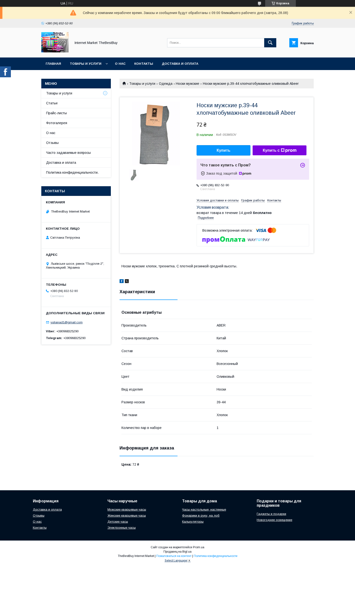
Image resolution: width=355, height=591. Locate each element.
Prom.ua (198, 547)
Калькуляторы (193, 521)
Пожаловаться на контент (174, 556)
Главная (53, 63)
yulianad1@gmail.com (66, 322)
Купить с (271, 150)
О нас (120, 63)
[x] (127, 282)
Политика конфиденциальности (215, 556)
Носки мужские (187, 83)
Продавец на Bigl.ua (177, 551)
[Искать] (270, 42)
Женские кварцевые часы (126, 515)
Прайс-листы (56, 113)
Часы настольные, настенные (204, 509)
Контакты (143, 63)
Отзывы (52, 143)
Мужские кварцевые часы (126, 509)
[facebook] (122, 282)
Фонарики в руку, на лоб (201, 515)
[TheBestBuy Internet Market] (55, 51)
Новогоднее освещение (274, 520)
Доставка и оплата (180, 63)
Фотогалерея (56, 123)
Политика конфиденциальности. (72, 172)
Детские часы (117, 521)
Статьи (51, 103)
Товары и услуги (85, 63)
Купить (223, 150)
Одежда (165, 83)
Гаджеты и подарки (271, 514)
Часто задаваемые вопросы (68, 153)
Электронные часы (121, 527)
